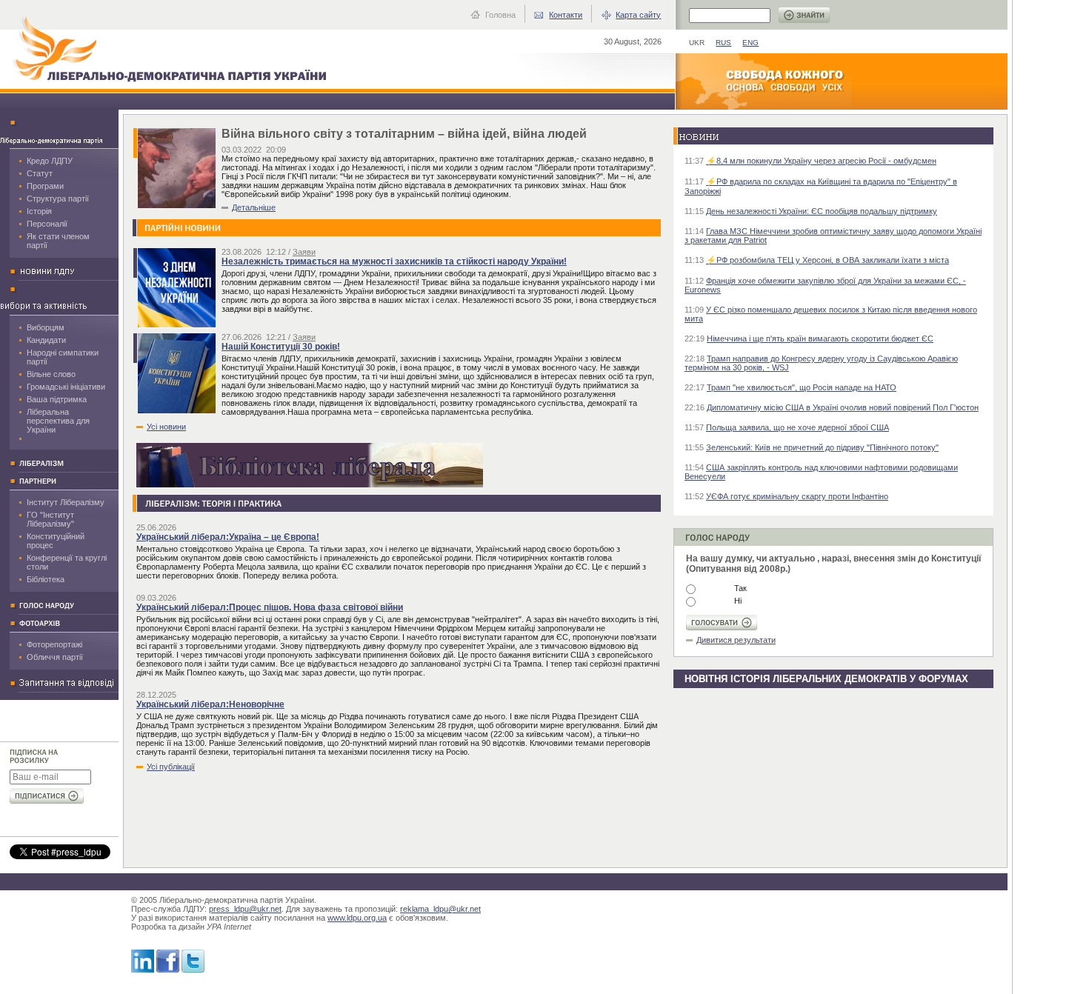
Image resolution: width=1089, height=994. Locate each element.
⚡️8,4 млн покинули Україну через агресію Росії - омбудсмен (821, 160)
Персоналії (47, 223)
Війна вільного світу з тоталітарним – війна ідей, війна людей (404, 133)
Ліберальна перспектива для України (58, 420)
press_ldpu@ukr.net (245, 908)
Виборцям (45, 327)
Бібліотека (45, 579)
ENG (750, 43)
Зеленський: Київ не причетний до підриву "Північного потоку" (822, 447)
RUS (723, 43)
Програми (45, 185)
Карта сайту (638, 14)
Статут (40, 173)
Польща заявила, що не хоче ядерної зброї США (797, 427)
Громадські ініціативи (66, 386)
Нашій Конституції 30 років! (281, 346)
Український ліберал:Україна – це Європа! (227, 537)
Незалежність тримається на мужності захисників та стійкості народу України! (394, 261)
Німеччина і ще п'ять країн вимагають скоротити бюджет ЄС (820, 338)
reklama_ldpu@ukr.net (440, 908)
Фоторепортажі (54, 644)
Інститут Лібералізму (65, 502)
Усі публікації (171, 766)
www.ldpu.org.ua (357, 917)
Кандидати (46, 340)
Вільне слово (51, 374)
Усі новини (166, 426)
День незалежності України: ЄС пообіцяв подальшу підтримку (821, 211)
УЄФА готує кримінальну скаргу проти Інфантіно (797, 496)
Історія (39, 211)
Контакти (565, 14)
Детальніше (254, 207)
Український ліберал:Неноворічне (210, 704)
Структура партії (58, 198)
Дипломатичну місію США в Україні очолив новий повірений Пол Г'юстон (843, 407)
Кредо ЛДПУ (50, 160)
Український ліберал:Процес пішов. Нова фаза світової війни (269, 607)
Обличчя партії (55, 657)
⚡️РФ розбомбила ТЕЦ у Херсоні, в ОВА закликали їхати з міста (827, 260)
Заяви (304, 251)
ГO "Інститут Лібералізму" (50, 519)
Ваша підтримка (57, 399)
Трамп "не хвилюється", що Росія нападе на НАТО (801, 387)
